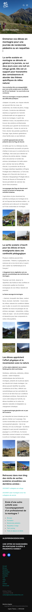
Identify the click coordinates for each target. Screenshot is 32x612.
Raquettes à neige (12, 526)
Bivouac (9, 518)
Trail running (11, 528)
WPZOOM (21, 609)
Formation (10, 520)
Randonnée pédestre (13, 523)
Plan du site (6, 585)
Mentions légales (7, 604)
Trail (4, 578)
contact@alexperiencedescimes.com (13, 594)
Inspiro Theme (12, 609)
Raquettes (5, 574)
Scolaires (5, 576)
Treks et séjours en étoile (15, 531)
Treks (4, 579)
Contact (5, 583)
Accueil (5, 566)
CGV (4, 581)
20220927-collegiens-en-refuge (13, 488)
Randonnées (6, 572)
